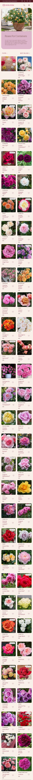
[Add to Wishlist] (27, 75)
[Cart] (30, 1)
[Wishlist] (27, 1)
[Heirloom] (8, 5)
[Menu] (29, 5)
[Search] (24, 5)
